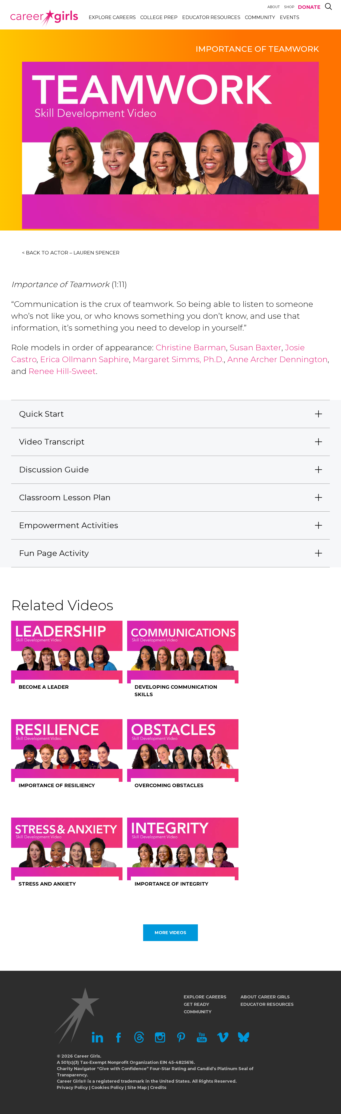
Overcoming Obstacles (169, 785)
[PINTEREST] (181, 1041)
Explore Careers (112, 17)
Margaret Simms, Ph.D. (178, 359)
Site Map (137, 1087)
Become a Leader (44, 687)
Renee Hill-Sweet (61, 371)
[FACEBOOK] (118, 1041)
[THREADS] (139, 1041)
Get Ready (196, 1004)
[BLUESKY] (243, 1041)
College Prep (158, 17)
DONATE (309, 7)
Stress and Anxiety (47, 884)
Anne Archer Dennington (277, 359)
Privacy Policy (72, 1087)
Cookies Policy (107, 1087)
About (273, 7)
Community (260, 17)
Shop (289, 7)
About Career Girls (265, 997)
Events (289, 17)
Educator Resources (211, 17)
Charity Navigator (76, 1068)
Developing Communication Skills (176, 690)
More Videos (170, 932)
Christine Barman (191, 347)
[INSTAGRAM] (160, 1041)
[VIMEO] (222, 1041)
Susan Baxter (255, 347)
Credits (158, 1087)
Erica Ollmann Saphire (84, 359)
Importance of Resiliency (57, 785)
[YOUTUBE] (202, 1041)
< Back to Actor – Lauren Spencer (70, 253)
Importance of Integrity (171, 884)
